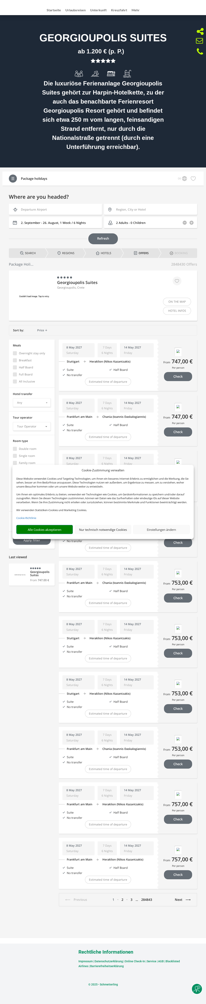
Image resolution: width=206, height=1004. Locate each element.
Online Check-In (135, 961)
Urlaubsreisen (75, 10)
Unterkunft (98, 10)
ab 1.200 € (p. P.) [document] (101, 51)
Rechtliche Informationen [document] (105, 952)
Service (151, 961)
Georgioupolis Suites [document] (103, 38)
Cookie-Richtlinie (26, 518)
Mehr (136, 10)
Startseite (54, 10)
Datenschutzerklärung (109, 961)
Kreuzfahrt (119, 10)
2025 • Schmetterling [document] (104, 984)
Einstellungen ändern (161, 530)
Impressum (85, 961)
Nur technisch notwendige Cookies (103, 530)
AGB (161, 961)
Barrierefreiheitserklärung (107, 966)
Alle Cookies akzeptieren (44, 530)
